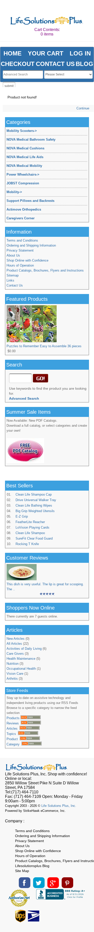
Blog (84, 63)
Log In (80, 53)
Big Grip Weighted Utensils (35, 511)
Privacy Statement (20, 250)
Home (13, 53)
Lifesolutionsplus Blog (32, 866)
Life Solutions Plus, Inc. (58, 806)
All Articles (14, 643)
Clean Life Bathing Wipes (34, 505)
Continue (82, 108)
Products (14, 718)
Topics (12, 734)
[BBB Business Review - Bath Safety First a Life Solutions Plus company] (61, 898)
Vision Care (15, 673)
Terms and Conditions (22, 240)
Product (13, 739)
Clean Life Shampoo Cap (34, 494)
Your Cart (45, 53)
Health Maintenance (21, 658)
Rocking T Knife (27, 544)
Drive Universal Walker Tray (36, 500)
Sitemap (13, 275)
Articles (13, 728)
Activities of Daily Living (24, 648)
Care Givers (15, 653)
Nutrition (13, 663)
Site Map (22, 871)
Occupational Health (21, 668)
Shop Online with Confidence (27, 260)
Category (14, 744)
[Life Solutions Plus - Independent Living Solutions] (47, 21)
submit (9, 86)
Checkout (18, 63)
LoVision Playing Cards (32, 527)
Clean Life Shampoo (30, 533)
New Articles (16, 638)
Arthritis (12, 678)
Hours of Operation (20, 265)
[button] (69, 915)
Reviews (14, 723)
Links (10, 280)
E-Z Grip (22, 516)
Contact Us (15, 285)
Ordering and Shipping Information (31, 245)
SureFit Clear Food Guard (34, 538)
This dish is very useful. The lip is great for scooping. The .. (45, 586)
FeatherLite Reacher (30, 522)
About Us (13, 255)
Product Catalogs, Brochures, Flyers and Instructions (45, 270)
